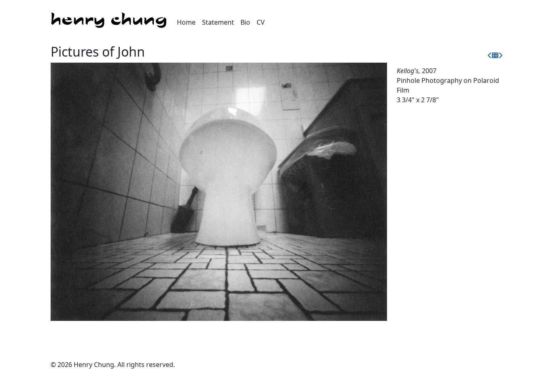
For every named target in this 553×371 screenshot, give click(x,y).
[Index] (495, 55)
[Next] (500, 55)
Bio (245, 22)
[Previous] (490, 55)
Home (186, 22)
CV (261, 22)
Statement (218, 22)
